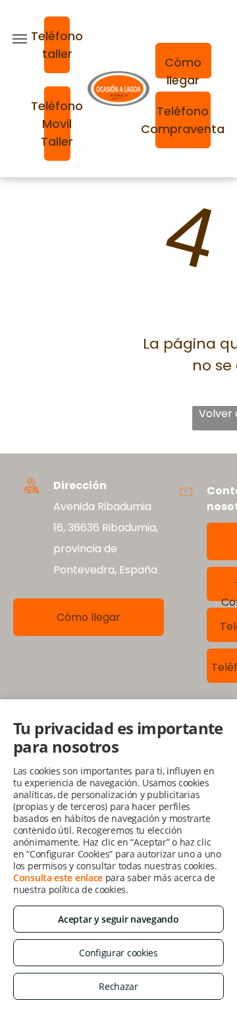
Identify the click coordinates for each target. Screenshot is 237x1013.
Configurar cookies (118, 952)
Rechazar (118, 986)
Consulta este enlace (58, 877)
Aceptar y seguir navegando (118, 919)
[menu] (20, 39)
